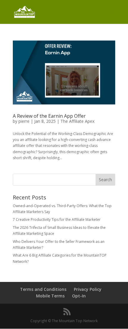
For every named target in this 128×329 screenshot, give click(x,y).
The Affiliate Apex (77, 121)
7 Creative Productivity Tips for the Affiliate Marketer (57, 219)
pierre (23, 121)
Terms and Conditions (43, 289)
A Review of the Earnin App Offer (49, 116)
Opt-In (79, 296)
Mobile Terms (50, 296)
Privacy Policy (88, 289)
